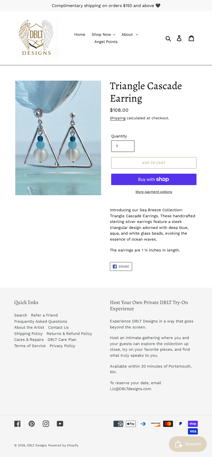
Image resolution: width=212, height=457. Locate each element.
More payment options (153, 192)
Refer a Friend (44, 315)
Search (20, 315)
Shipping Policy (28, 333)
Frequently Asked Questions (40, 321)
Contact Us (58, 327)
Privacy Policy (62, 345)
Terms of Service (30, 345)
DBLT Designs (37, 445)
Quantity (119, 136)
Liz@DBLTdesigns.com (130, 388)
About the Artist (29, 327)
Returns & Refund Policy (69, 333)
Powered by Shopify (63, 445)
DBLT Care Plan (62, 339)
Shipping (117, 118)
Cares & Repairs (29, 339)
